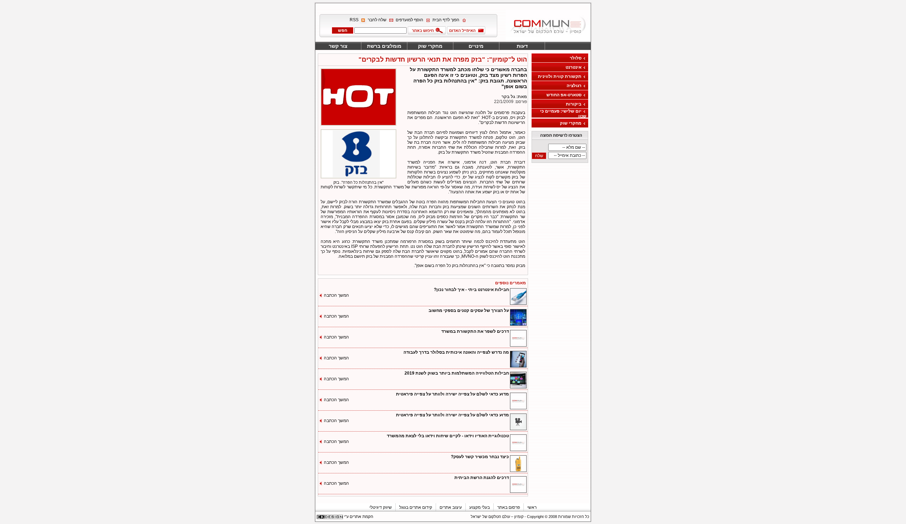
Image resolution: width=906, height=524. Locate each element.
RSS (354, 20)
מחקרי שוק (430, 46)
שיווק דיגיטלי (380, 507)
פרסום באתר (508, 507)
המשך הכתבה (336, 295)
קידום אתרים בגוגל (415, 507)
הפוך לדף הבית (445, 20)
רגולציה (574, 85)
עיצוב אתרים (451, 507)
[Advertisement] (22, 107)
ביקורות (573, 104)
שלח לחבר (377, 20)
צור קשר (338, 46)
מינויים (476, 46)
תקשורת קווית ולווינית (559, 76)
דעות (522, 46)
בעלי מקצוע (479, 507)
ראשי (532, 507)
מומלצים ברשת (384, 46)
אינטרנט (573, 67)
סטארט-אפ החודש (563, 94)
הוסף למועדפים (409, 20)
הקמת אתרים (361, 516)
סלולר (575, 58)
